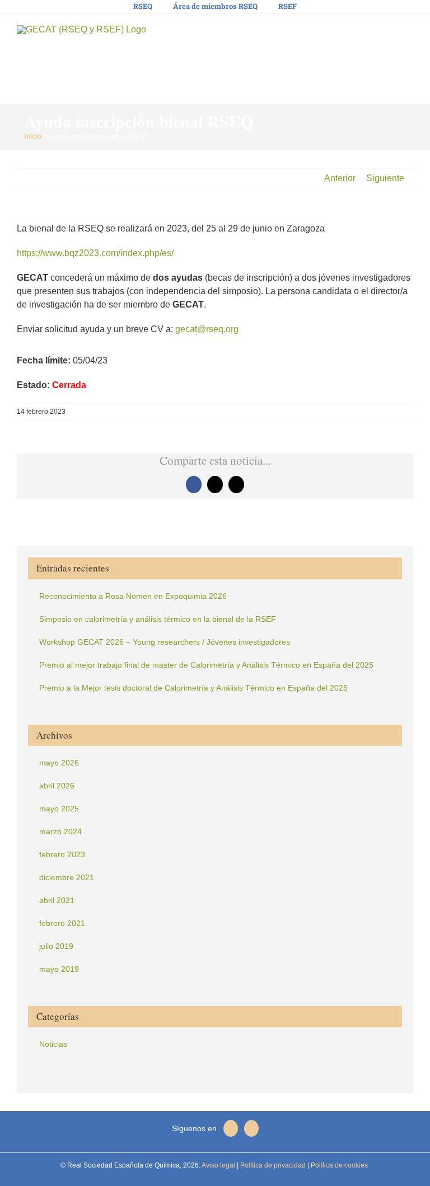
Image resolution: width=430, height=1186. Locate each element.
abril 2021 (56, 900)
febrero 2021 (62, 923)
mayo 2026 (59, 762)
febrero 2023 (62, 854)
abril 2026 (56, 785)
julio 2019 (56, 946)
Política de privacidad (272, 1165)
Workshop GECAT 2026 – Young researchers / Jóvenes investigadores (164, 641)
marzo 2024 (60, 831)
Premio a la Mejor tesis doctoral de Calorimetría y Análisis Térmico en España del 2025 (193, 687)
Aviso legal (218, 1165)
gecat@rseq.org (207, 329)
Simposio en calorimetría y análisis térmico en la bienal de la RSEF (157, 619)
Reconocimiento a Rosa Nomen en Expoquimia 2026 (133, 596)
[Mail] (251, 1128)
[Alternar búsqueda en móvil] (388, 34)
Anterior (340, 178)
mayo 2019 (59, 969)
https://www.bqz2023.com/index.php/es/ (95, 253)
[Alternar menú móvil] (408, 34)
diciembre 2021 (66, 877)
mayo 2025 (59, 808)
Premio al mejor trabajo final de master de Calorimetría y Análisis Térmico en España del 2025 (206, 664)
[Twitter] (230, 1128)
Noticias (53, 1043)
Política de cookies (338, 1165)
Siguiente (385, 178)
